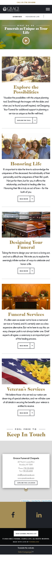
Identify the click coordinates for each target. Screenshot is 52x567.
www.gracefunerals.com (26, 478)
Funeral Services (26, 314)
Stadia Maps (26, 501)
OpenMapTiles (36, 501)
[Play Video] (26, 40)
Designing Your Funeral (26, 244)
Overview (17, 17)
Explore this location (26, 483)
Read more (27, 199)
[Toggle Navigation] (43, 16)
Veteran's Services (26, 389)
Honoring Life (32, 17)
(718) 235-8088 (29, 2)
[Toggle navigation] (48, 9)
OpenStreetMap (46, 501)
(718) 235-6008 (28, 471)
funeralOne (34, 542)
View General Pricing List (26, 534)
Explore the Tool (24, 120)
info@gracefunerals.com (26, 475)
